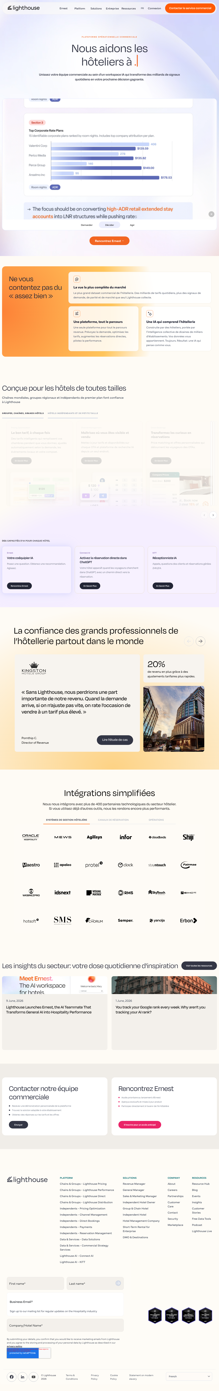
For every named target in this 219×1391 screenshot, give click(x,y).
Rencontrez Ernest (19, 581)
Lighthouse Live (202, 1226)
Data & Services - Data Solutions (80, 1235)
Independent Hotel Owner (139, 1198)
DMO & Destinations (135, 1233)
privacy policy (14, 1341)
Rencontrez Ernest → (109, 241)
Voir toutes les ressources (199, 961)
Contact (173, 1208)
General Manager (133, 1185)
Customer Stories (198, 1206)
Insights (197, 1198)
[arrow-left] (189, 637)
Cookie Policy (114, 1372)
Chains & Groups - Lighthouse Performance (87, 1185)
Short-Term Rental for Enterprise (136, 1224)
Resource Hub (201, 1179)
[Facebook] (11, 1372)
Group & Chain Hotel (135, 1204)
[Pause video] (211, 214)
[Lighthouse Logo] (24, 8)
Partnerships (175, 1191)
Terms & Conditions (72, 1372)
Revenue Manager (134, 1179)
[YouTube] (33, 1372)
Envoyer (18, 1120)
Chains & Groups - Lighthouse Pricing (83, 1179)
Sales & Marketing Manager (140, 1191)
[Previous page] (204, 510)
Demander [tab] (87, 225)
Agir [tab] (132, 225)
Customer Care (174, 1200)
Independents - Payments (76, 1222)
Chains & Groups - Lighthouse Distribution (86, 1198)
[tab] (25, 413)
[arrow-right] (200, 637)
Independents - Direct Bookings (80, 1216)
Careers (172, 1185)
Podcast (197, 1220)
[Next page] (213, 510)
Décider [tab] (109, 225)
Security (173, 1214)
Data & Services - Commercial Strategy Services (84, 1243)
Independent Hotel (134, 1210)
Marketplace (175, 1220)
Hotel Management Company (141, 1216)
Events (196, 1191)
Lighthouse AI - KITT (72, 1257)
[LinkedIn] (22, 1372)
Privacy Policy (95, 1372)
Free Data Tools (201, 1214)
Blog (195, 1185)
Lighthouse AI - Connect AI (76, 1251)
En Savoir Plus (22, 456)
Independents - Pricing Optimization (82, 1204)
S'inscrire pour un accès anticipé (140, 1120)
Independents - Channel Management (83, 1210)
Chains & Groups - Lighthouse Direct (82, 1191)
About (171, 1179)
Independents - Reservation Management (86, 1228)
